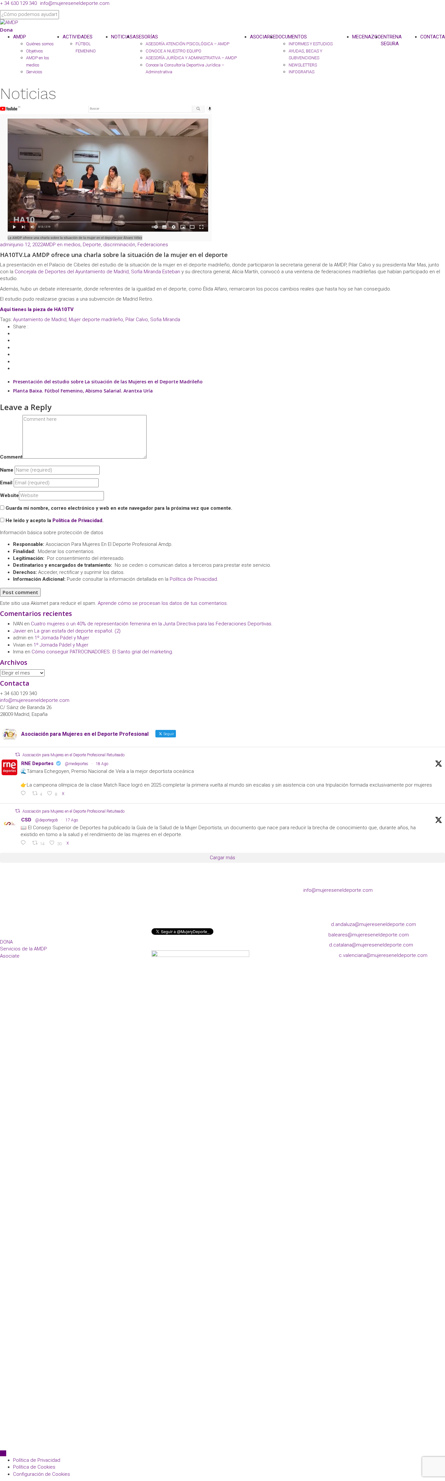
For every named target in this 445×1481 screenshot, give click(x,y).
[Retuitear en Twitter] (17, 754)
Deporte (92, 245)
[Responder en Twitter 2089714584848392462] (25, 794)
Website (9, 495)
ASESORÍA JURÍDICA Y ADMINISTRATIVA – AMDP (191, 57)
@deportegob (46, 820)
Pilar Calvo (136, 319)
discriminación (119, 245)
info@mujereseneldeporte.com (74, 3)
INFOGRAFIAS (301, 71)
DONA (6, 942)
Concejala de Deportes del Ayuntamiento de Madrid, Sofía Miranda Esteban (97, 272)
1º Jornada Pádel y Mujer (62, 638)
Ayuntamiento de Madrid (39, 319)
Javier (19, 631)
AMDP (19, 37)
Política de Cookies (34, 1467)
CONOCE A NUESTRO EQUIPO (173, 51)
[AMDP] (9, 22)
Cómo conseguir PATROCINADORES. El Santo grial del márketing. (102, 652)
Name (6, 470)
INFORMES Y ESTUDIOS (311, 43)
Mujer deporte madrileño (96, 319)
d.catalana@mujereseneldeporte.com (371, 945)
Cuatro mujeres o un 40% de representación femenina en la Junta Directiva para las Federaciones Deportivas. (152, 624)
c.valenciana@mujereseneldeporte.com (383, 955)
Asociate (10, 956)
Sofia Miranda (165, 319)
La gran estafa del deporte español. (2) (77, 631)
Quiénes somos (40, 43)
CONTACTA (432, 37)
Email (6, 483)
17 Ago (71, 820)
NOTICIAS (122, 37)
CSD (26, 820)
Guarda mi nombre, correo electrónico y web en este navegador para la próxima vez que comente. (119, 508)
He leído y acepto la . (54, 520)
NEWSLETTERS (303, 65)
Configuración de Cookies (41, 1474)
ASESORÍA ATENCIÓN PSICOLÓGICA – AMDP (187, 43)
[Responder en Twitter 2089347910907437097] (25, 843)
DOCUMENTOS (291, 37)
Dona (6, 29)
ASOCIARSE (263, 37)
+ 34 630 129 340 (18, 3)
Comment (11, 457)
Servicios (34, 71)
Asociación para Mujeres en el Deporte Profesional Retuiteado (73, 755)
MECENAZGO (366, 37)
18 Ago (102, 764)
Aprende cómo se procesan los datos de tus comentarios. (163, 603)
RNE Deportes (37, 763)
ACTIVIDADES (78, 37)
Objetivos (34, 51)
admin (6, 245)
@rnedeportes (76, 764)
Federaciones (152, 245)
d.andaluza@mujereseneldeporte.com (373, 924)
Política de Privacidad (77, 520)
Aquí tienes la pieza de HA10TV (37, 309)
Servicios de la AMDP (23, 949)
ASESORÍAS (145, 37)
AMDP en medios (61, 245)
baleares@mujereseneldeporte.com (368, 935)
